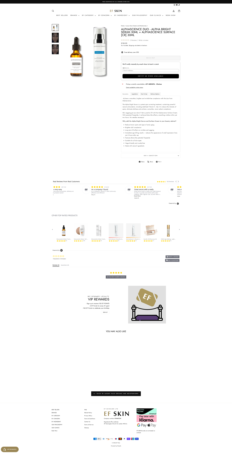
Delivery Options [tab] (155, 94)
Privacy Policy (88, 416)
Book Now (171, 15)
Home (122, 26)
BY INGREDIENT (121, 15)
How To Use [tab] (144, 94)
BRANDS (74, 15)
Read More (151, 196)
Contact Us (87, 422)
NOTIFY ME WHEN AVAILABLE (150, 76)
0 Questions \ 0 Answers (59, 259)
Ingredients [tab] (135, 94)
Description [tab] (125, 94)
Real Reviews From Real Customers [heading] (66, 181)
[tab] (56, 265)
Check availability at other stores (134, 87)
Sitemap (86, 428)
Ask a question (151, 155)
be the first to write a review (116, 277)
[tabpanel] (150, 124)
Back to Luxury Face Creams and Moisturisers (117, 393)
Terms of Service (89, 425)
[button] (176, 181)
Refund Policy (88, 413)
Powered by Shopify (116, 446)
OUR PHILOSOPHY (139, 15)
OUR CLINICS (156, 15)
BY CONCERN (104, 15)
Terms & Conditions (89, 419)
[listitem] (71, 190)
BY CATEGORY (88, 15)
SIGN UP (105, 312)
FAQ (85, 410)
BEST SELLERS (62, 15)
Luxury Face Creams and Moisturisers (136, 26)
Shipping (131, 45)
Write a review (143, 40)
